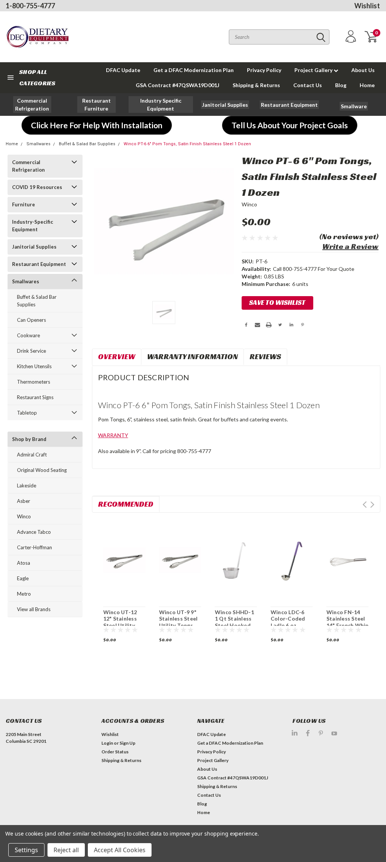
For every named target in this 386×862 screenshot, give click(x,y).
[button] (32, 104)
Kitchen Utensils (34, 366)
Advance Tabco (34, 532)
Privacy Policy (264, 70)
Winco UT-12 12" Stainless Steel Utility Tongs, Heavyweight (120, 625)
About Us (363, 70)
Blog (340, 85)
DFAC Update (123, 70)
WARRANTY (113, 435)
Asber (23, 501)
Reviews (265, 356)
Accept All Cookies (120, 850)
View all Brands (34, 609)
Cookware (28, 335)
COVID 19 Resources (37, 187)
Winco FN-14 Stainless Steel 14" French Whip (347, 618)
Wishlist (367, 6)
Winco (24, 516)
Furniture (23, 204)
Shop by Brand (29, 439)
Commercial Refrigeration (28, 166)
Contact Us (307, 85)
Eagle (23, 578)
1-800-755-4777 (30, 6)
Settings (26, 850)
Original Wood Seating (42, 470)
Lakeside (26, 485)
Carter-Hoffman (34, 547)
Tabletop (27, 413)
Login (107, 743)
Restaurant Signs (35, 397)
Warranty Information (192, 356)
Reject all (66, 850)
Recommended (125, 504)
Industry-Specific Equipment (32, 225)
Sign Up (127, 743)
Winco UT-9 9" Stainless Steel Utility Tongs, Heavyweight (178, 622)
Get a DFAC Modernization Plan (193, 70)
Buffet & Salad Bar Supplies (87, 143)
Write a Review (350, 246)
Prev (364, 504)
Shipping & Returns (256, 85)
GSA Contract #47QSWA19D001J (177, 85)
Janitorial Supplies (34, 247)
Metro (24, 594)
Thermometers (33, 382)
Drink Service (31, 351)
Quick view (124, 558)
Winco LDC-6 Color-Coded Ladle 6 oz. (288, 618)
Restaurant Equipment (39, 264)
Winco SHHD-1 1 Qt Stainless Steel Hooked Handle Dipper (234, 622)
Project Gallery (314, 70)
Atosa (23, 563)
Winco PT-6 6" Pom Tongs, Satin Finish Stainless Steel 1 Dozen (187, 143)
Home (367, 85)
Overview (116, 356)
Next (372, 504)
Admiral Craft (32, 455)
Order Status (115, 751)
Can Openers (31, 320)
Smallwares (38, 143)
